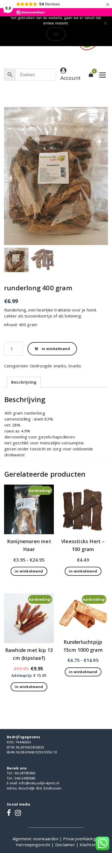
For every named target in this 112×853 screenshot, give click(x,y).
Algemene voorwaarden (36, 838)
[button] (101, 179)
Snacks (74, 365)
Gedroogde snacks (48, 365)
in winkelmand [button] (83, 571)
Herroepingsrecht (33, 844)
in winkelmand (56, 348)
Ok (56, 33)
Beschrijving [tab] (23, 382)
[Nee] (105, 23)
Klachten (88, 844)
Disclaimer (65, 844)
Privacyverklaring (80, 838)
